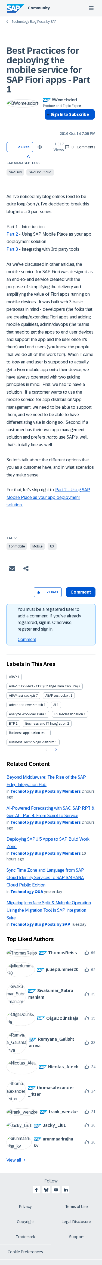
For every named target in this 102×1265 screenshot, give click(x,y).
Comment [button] (80, 592)
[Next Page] (55, 750)
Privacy (25, 1206)
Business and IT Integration (45, 723)
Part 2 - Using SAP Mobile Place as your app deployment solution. (48, 497)
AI (54, 705)
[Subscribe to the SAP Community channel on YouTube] (56, 1190)
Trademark (25, 1237)
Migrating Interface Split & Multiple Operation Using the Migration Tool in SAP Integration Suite (49, 910)
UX (52, 546)
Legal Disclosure (76, 1221)
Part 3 (12, 249)
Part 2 (12, 234)
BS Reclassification (68, 714)
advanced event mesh (26, 705)
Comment (27, 639)
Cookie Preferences (25, 1252)
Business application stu (27, 733)
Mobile (37, 546)
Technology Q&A (26, 892)
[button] (28, 156)
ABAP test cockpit (22, 696)
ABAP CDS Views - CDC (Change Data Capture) (43, 686)
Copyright (25, 1221)
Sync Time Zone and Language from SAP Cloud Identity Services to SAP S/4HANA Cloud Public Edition (45, 878)
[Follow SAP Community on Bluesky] (46, 1190)
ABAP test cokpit (57, 696)
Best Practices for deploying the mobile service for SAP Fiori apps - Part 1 (48, 70)
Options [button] (48, 124)
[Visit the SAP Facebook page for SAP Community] (36, 1190)
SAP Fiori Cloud (40, 172)
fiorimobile (17, 546)
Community (39, 8)
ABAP (13, 677)
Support (76, 1237)
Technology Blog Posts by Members (45, 791)
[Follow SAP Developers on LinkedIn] (66, 1190)
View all (14, 1160)
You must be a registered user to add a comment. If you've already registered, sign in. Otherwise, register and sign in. (49, 619)
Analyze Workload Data (26, 714)
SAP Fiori (15, 172)
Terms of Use (76, 1206)
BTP (12, 723)
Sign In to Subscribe (70, 114)
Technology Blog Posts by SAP (33, 22)
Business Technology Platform (31, 742)
